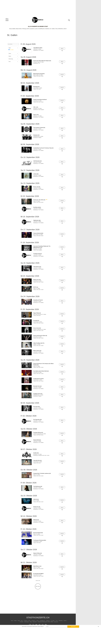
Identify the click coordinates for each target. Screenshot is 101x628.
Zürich (65, 28)
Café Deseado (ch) (37, 160)
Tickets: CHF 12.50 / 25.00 (38, 202)
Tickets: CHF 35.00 (36, 542)
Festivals (21, 621)
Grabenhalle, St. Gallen (37, 87)
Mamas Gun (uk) (37, 279)
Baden (14, 28)
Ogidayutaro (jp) (37, 220)
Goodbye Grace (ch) (37, 393)
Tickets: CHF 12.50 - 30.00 (38, 289)
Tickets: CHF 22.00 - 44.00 (38, 373)
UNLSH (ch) (36, 499)
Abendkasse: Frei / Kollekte (38, 50)
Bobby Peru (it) (36, 506)
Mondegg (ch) (36, 86)
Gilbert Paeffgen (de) (37, 343)
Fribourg (24, 28)
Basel (17, 28)
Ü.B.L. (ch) (35, 107)
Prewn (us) (35, 199)
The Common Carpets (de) (39, 127)
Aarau (10, 28)
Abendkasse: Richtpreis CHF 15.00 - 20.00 (41, 455)
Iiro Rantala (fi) (36, 573)
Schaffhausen (41, 28)
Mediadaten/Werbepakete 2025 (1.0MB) (45, 621)
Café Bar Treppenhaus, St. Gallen (39, 329)
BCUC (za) (35, 287)
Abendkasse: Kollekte (37, 137)
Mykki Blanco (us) (37, 566)
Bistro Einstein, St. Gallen (38, 74)
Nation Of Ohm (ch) (37, 553)
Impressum (56, 621)
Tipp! (46, 199)
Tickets (62, 74)
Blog (31, 621)
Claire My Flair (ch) (37, 460)
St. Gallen (52, 28)
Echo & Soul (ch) (37, 328)
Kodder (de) (36, 452)
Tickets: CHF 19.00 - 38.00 (38, 345)
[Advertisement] (38, 601)
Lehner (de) (35, 173)
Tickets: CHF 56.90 (36, 315)
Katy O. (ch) (36, 114)
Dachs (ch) (35, 60)
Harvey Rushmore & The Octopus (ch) (41, 363)
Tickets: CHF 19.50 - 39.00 (38, 102)
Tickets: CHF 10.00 (36, 89)
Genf (28, 28)
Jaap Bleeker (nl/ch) (37, 47)
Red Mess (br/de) (37, 207)
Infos (62, 48)
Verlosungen (26, 621)
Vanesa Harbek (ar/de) (38, 233)
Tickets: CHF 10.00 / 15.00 (38, 501)
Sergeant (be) (36, 473)
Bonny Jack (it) (36, 186)
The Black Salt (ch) (37, 253)
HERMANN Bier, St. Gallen (38, 136)
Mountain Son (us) (37, 386)
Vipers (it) (45, 335)
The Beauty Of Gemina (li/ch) (39, 540)
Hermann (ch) (36, 135)
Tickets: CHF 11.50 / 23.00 (38, 535)
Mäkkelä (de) (36, 519)
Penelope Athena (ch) (38, 432)
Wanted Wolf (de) (37, 439)
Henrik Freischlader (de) (38, 99)
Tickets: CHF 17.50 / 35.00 (38, 568)
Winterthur (60, 28)
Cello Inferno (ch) (37, 266)
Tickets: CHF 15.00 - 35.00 (38, 367)
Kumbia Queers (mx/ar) (38, 378)
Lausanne (32, 28)
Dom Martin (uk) (36, 371)
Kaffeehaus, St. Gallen (37, 115)
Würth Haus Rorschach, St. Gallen (39, 314)
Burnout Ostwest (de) (38, 532)
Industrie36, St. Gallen (37, 100)
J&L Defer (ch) (42, 199)
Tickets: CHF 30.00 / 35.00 (38, 76)
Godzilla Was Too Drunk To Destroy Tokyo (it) (43, 147)
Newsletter (35, 621)
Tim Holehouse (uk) (37, 486)
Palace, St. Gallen (36, 201)
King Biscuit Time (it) (38, 300)
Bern (20, 28)
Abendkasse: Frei (36, 63)
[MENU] (7, 20)
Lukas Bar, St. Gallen (37, 49)
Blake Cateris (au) (37, 350)
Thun (56, 28)
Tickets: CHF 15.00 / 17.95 (38, 330)
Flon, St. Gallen (36, 500)
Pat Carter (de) (36, 406)
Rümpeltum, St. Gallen (37, 108)
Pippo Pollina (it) (37, 313)
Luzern (36, 28)
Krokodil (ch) (36, 320)
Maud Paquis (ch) (37, 73)
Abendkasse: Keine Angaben (38, 109)
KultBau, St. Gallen (36, 344)
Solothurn (47, 28)
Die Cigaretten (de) (37, 419)
